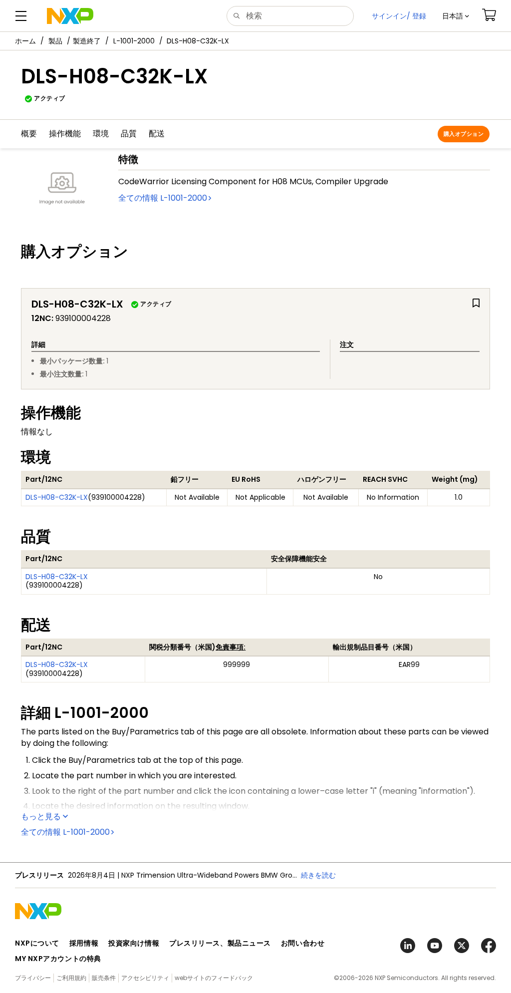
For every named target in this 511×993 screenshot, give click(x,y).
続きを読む (318, 875)
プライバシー (33, 978)
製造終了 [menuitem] (87, 41)
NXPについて (37, 943)
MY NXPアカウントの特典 (58, 959)
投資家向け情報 (133, 943)
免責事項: (231, 647)
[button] (455, 16)
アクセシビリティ (145, 978)
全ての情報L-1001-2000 (162, 198)
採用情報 (83, 943)
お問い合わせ (302, 943)
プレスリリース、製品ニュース (220, 943)
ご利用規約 (71, 978)
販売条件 (104, 978)
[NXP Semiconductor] (70, 15)
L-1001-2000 (134, 41)
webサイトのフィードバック (214, 978)
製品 (55, 41)
